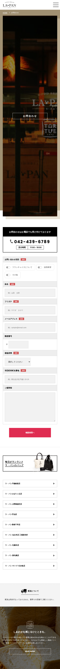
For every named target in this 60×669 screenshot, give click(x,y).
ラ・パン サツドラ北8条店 (15, 566)
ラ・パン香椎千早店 (12, 525)
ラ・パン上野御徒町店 (13, 504)
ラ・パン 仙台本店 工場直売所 (16, 535)
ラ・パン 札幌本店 (12, 545)
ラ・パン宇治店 (11, 514)
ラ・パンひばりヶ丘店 (13, 494)
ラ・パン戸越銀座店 (12, 484)
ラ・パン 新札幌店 (12, 555)
